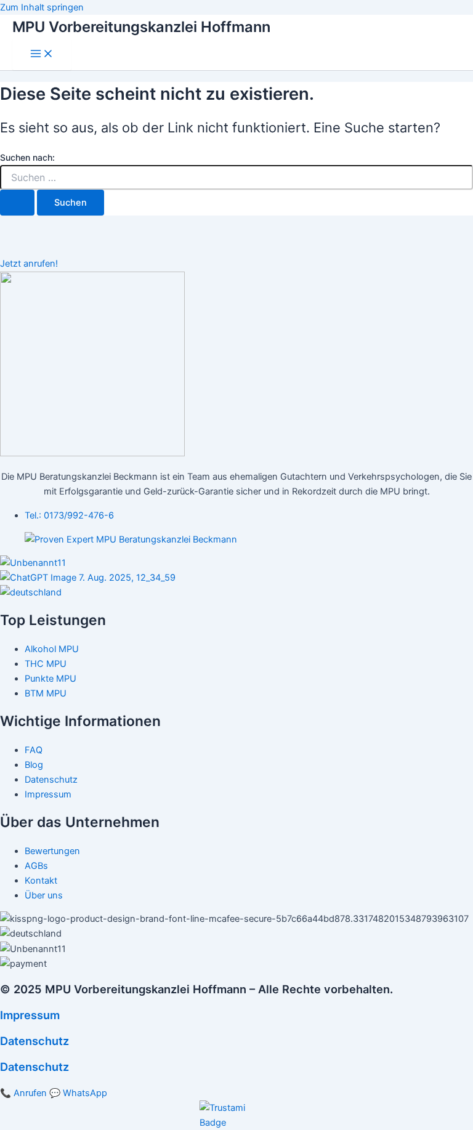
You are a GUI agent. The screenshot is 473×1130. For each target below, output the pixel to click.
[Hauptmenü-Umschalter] (41, 54)
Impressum (30, 1015)
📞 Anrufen (23, 1093)
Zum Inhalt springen (42, 7)
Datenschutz (34, 1040)
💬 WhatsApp (78, 1093)
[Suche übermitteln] (17, 203)
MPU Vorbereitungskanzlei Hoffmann (141, 27)
